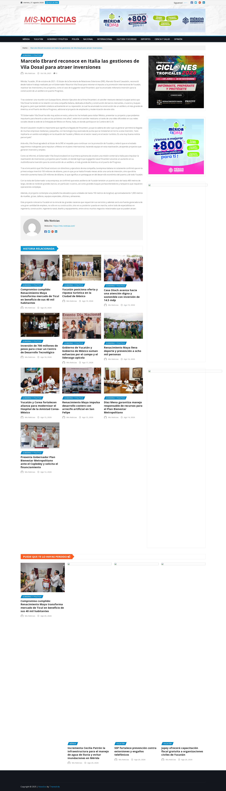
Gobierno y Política (57, 39)
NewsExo (42, 786)
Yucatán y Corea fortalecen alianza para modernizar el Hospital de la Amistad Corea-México (40, 407)
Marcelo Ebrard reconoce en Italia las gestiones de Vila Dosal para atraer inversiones (66, 48)
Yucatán (38, 39)
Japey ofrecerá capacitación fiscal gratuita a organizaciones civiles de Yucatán (182, 751)
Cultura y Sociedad (127, 39)
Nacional (88, 39)
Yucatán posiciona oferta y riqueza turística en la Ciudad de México (80, 293)
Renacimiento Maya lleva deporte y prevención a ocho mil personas (122, 351)
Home (25, 48)
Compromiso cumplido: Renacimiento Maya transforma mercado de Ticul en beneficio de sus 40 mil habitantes (40, 296)
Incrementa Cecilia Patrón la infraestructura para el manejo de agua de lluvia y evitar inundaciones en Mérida (88, 753)
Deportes (145, 39)
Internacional (104, 39)
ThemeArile (54, 786)
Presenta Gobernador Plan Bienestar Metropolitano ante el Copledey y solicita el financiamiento (39, 462)
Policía (75, 39)
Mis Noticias (30, 73)
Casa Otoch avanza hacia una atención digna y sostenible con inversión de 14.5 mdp (122, 295)
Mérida (26, 39)
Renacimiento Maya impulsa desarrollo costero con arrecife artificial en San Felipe (81, 407)
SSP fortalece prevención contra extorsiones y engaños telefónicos (135, 751)
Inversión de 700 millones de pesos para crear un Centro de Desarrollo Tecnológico (39, 349)
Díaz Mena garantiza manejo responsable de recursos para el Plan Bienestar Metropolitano (123, 407)
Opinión (178, 39)
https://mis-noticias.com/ (64, 226)
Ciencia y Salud (162, 39)
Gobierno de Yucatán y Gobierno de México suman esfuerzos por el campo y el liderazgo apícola (80, 352)
